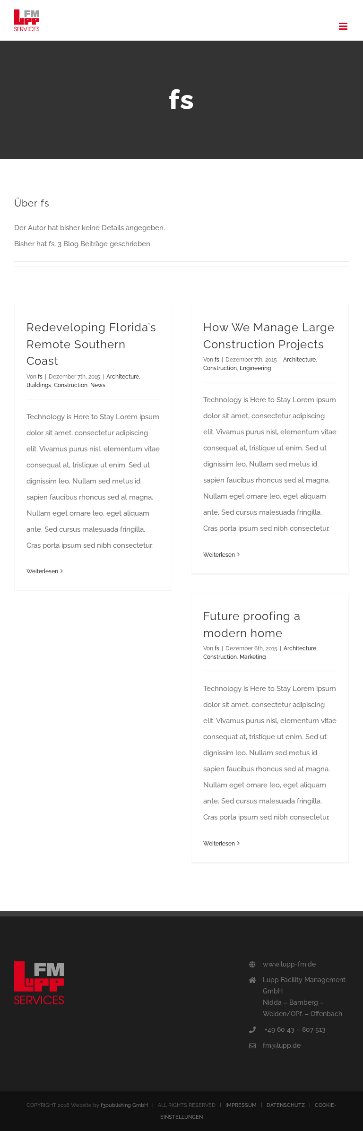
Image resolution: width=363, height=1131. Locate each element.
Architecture (122, 376)
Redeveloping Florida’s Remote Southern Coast (91, 344)
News (97, 385)
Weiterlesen (42, 571)
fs (40, 376)
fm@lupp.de (282, 1045)
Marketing (253, 657)
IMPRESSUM (241, 1105)
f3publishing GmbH (124, 1105)
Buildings (38, 385)
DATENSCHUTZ (286, 1105)
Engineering (255, 368)
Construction (70, 385)
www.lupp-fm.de (289, 964)
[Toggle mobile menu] (344, 26)
